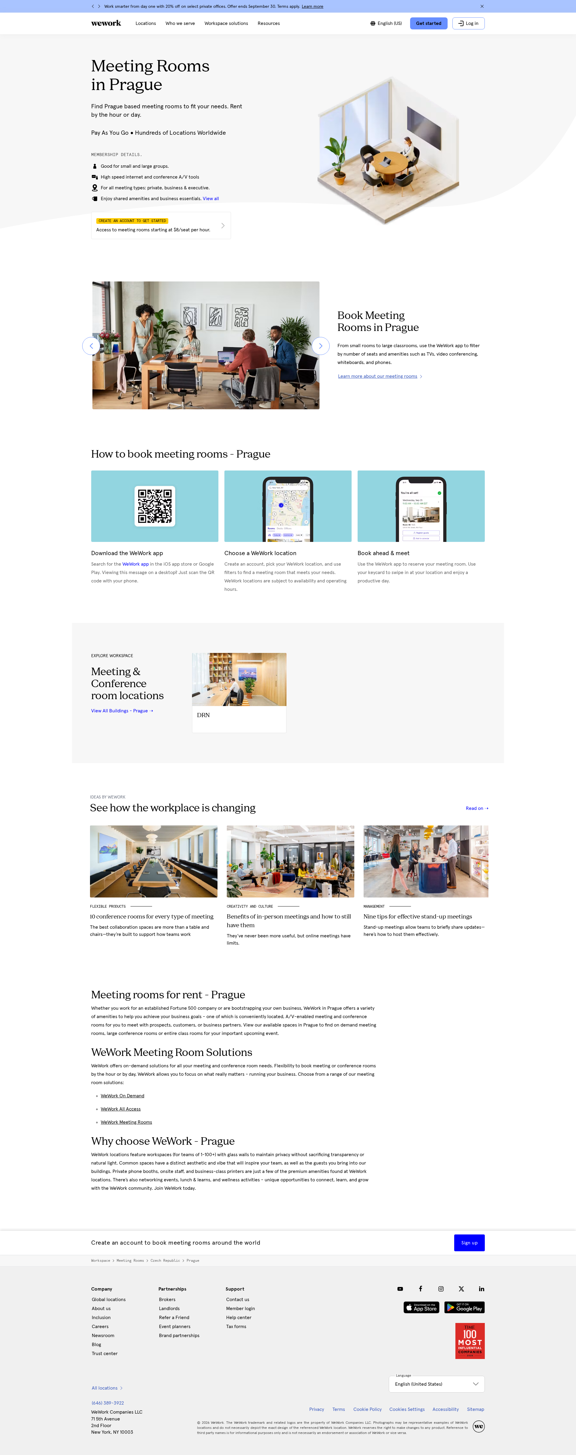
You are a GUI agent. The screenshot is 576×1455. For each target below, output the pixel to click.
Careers (100, 1326)
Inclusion (101, 1317)
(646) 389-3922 (108, 1403)
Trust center (105, 1353)
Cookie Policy (367, 1409)
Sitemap (475, 1409)
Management (374, 906)
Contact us (237, 1299)
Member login (240, 1308)
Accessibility (446, 1409)
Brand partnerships (179, 1335)
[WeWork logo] (106, 23)
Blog (96, 1344)
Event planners (174, 1326)
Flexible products (108, 906)
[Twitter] (461, 1289)
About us (101, 1308)
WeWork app (135, 564)
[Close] (482, 6)
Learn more (312, 7)
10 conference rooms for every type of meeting (151, 917)
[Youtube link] (400, 1289)
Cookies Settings (407, 1409)
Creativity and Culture (250, 906)
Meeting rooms (130, 1260)
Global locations (109, 1299)
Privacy (316, 1409)
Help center (238, 1317)
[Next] (99, 6)
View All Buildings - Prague (119, 710)
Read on (475, 808)
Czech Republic (165, 1260)
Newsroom (103, 1335)
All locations (105, 1388)
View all (211, 198)
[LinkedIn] (482, 1289)
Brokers (167, 1299)
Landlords (169, 1308)
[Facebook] (421, 1289)
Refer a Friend (174, 1317)
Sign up (469, 1242)
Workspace (100, 1260)
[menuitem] (146, 23)
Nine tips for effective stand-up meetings (418, 917)
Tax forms (236, 1326)
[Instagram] (441, 1289)
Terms (338, 1409)
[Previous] (93, 6)
